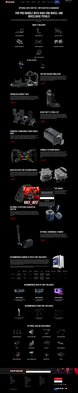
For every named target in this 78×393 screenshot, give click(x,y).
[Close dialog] (54, 187)
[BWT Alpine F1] (57, 2)
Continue (47, 200)
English (67, 0)
